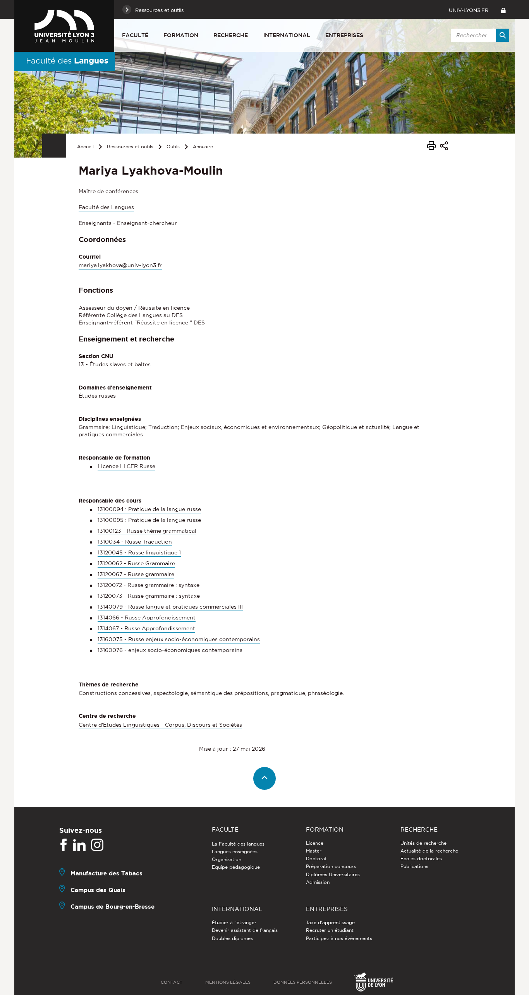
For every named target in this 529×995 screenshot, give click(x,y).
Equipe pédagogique (236, 867)
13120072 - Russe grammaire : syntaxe (148, 585)
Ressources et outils (130, 146)
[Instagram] (97, 845)
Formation (180, 35)
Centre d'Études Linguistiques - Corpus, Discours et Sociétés (160, 725)
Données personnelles (302, 982)
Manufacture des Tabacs (106, 873)
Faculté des (67, 60)
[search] (479, 35)
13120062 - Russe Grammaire (136, 563)
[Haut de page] (264, 778)
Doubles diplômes (232, 938)
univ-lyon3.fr (468, 10)
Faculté (135, 35)
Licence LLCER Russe (126, 466)
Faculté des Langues (106, 207)
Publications (414, 866)
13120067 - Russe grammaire (136, 574)
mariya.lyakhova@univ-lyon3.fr (120, 265)
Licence (314, 843)
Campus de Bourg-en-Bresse (112, 906)
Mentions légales (228, 982)
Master (313, 850)
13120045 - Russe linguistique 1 (139, 552)
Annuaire (203, 146)
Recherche (230, 35)
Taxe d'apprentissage (330, 922)
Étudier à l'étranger (234, 922)
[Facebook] (63, 845)
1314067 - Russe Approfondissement (146, 628)
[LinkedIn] (79, 845)
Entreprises (344, 35)
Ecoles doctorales (421, 858)
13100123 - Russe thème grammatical (147, 531)
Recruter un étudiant (330, 930)
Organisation (226, 859)
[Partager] (444, 147)
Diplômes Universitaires (333, 874)
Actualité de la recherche (429, 850)
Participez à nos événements (339, 938)
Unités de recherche (423, 843)
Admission (318, 882)
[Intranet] (503, 9)
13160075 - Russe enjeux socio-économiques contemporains (179, 639)
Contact (171, 982)
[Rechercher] (502, 35)
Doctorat (316, 858)
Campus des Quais (97, 890)
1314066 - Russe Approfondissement (147, 617)
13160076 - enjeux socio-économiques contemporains (170, 650)
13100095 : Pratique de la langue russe (149, 520)
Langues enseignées (235, 851)
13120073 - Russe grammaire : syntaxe (149, 596)
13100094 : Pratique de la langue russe (149, 509)
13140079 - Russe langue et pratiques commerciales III (170, 607)
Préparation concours (331, 866)
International (286, 35)
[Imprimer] (431, 146)
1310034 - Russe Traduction (135, 542)
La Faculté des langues (238, 843)
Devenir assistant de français (245, 930)
